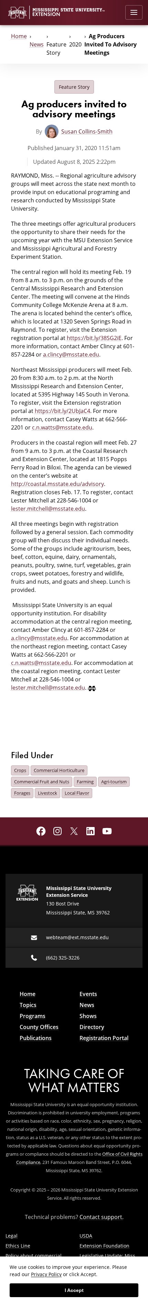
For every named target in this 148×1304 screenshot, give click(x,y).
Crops (20, 770)
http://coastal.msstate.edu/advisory (57, 484)
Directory (92, 1027)
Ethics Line (18, 1245)
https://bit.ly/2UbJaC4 (62, 411)
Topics (28, 1005)
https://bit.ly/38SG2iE (94, 338)
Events (88, 994)
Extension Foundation (104, 1245)
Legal (12, 1235)
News (37, 44)
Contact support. (102, 1217)
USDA (86, 1235)
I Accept (74, 1290)
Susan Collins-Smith (87, 131)
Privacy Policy (46, 1274)
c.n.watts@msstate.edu (62, 427)
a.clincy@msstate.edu (71, 354)
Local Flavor (77, 793)
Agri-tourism (114, 781)
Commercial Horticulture (59, 770)
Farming (85, 781)
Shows (88, 1016)
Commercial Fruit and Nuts (41, 781)
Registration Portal (104, 1038)
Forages (22, 793)
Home (19, 36)
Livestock (47, 793)
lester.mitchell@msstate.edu (48, 508)
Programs (32, 1016)
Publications (36, 1038)
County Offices (39, 1027)
